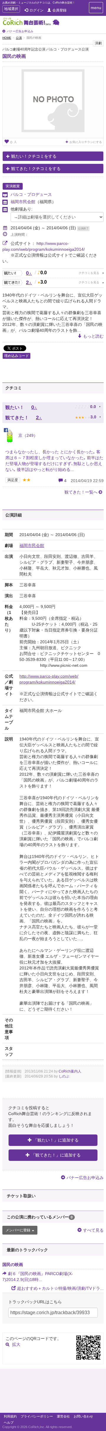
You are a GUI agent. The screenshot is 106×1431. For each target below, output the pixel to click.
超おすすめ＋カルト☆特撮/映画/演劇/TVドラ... (60, 1288)
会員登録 (59, 10)
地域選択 (11, 9)
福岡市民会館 (23, 201)
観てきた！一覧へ (80, 492)
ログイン (36, 10)
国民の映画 (14, 56)
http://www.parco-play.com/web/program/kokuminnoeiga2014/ (48, 679)
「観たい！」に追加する (56, 1140)
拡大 (16, 1344)
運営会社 (63, 1416)
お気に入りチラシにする (85, 142)
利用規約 (10, 1416)
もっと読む (93, 336)
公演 (19, 37)
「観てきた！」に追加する (56, 1155)
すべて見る (93, 1230)
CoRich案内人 (70, 1071)
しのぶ (64, 1076)
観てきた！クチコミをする (36, 168)
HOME (6, 37)
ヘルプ (9, 1422)
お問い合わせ (83, 1416)
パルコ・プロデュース (31, 194)
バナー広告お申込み (20, 31)
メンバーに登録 (18, 1230)
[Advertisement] (53, 1392)
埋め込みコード (16, 356)
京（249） (27, 435)
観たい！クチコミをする (34, 156)
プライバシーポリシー (37, 1416)
